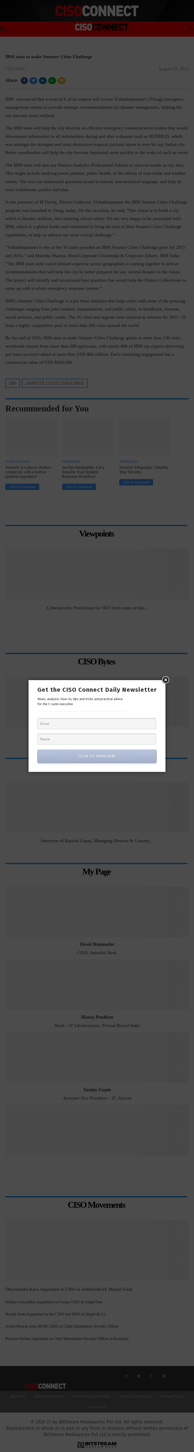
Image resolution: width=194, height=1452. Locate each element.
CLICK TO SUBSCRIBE (97, 756)
